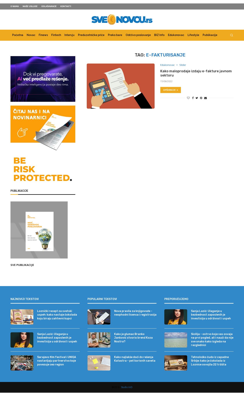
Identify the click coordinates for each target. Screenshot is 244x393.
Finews (43, 35)
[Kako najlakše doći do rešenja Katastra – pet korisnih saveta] (98, 363)
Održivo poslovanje (138, 35)
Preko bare (115, 35)
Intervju (69, 35)
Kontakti (65, 6)
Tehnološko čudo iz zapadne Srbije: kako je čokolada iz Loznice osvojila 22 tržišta (210, 361)
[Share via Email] (205, 98)
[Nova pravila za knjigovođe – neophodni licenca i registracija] (98, 317)
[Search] (232, 35)
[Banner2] (42, 79)
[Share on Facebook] (193, 98)
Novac (31, 35)
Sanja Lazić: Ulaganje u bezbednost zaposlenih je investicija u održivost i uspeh (57, 338)
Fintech (56, 35)
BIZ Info (159, 35)
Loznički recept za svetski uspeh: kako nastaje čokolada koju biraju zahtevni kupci (57, 314)
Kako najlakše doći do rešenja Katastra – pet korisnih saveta (134, 359)
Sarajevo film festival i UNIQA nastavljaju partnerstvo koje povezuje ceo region (56, 361)
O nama (14, 6)
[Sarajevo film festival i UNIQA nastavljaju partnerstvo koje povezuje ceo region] (21, 363)
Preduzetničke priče (91, 35)
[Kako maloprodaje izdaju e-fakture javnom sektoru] (121, 86)
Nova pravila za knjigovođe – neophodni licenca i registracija (135, 313)
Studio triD (126, 387)
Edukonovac (176, 35)
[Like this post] (188, 98)
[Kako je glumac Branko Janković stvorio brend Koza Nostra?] (98, 340)
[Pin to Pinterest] (201, 98)
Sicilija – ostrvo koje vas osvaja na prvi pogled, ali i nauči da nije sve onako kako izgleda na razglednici (212, 340)
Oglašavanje (49, 6)
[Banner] (42, 170)
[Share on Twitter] (197, 98)
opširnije (169, 90)
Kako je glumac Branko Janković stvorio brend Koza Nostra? (133, 338)
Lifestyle (193, 35)
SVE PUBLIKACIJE (22, 265)
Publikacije (210, 35)
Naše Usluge (30, 6)
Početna (17, 35)
